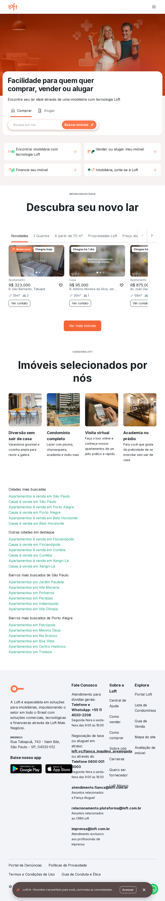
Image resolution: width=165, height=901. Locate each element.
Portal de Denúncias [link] (25, 865)
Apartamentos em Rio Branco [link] (33, 636)
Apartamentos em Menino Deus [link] (35, 630)
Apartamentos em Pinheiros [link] (31, 593)
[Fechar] (144, 890)
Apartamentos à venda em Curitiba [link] (37, 550)
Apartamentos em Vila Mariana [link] (34, 587)
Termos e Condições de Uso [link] (32, 874)
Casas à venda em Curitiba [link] (30, 555)
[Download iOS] (58, 769)
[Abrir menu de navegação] (154, 7)
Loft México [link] (118, 786)
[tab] (21, 110)
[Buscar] (79, 124)
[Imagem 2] (39, 272)
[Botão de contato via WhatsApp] (153, 889)
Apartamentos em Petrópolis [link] (32, 625)
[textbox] (53, 125)
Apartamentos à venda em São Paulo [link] (39, 496)
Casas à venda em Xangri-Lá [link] (32, 566)
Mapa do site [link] (145, 737)
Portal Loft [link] (143, 694)
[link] (82, 326)
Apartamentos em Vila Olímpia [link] (33, 609)
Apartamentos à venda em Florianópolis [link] (41, 539)
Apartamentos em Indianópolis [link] (33, 603)
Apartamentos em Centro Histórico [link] (37, 646)
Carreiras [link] (116, 759)
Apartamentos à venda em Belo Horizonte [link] (43, 518)
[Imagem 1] (36, 272)
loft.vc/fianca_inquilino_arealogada (102, 751)
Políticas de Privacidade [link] (68, 865)
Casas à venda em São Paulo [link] (32, 501)
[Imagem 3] (42, 272)
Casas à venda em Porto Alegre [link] (34, 512)
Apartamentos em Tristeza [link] (30, 652)
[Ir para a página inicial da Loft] (15, 7)
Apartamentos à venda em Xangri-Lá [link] (39, 560)
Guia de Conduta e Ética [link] (81, 874)
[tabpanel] (82, 125)
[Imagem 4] (45, 272)
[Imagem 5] (48, 272)
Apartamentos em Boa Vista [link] (31, 641)
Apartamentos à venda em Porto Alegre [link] (41, 507)
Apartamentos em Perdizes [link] (31, 598)
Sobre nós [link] (118, 748)
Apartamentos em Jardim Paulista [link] (36, 582)
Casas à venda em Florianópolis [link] (34, 544)
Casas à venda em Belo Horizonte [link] (36, 523)
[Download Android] (26, 769)
